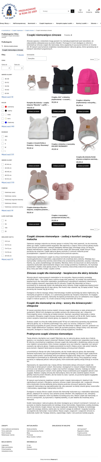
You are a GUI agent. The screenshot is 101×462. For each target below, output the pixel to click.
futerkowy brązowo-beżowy (14, 199)
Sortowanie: (30, 54)
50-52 (7, 82)
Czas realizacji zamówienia (10, 429)
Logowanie (5, 445)
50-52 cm (8, 179)
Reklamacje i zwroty (8, 435)
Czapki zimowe (29, 30)
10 (5, 220)
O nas (29, 445)
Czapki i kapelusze (17, 30)
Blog (28, 433)
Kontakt (29, 447)
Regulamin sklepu (83, 431)
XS (6, 140)
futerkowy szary (10, 192)
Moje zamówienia (7, 447)
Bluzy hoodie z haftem (34, 437)
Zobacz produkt (34, 111)
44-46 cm (8, 168)
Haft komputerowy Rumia (35, 431)
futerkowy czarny (10, 196)
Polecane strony (32, 449)
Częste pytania (82, 433)
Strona (92, 59)
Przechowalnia (6, 449)
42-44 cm (8, 164)
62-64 (7, 93)
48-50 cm (8, 175)
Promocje (30, 435)
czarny (10, 110)
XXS (6, 136)
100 (6, 227)
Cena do (17, 64)
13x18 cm (8, 252)
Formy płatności (7, 431)
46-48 (7, 79)
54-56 (7, 86)
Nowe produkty (32, 429)
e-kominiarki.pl (6, 30)
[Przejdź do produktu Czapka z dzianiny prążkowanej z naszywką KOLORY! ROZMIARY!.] (87, 81)
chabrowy (11, 122)
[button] (72, 11)
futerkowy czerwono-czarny (14, 207)
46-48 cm (8, 171)
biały (9, 114)
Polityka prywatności (84, 435)
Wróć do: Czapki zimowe (11, 46)
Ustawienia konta (7, 451)
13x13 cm (8, 248)
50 (6, 224)
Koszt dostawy (6, 433)
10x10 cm (8, 245)
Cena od (4, 64)
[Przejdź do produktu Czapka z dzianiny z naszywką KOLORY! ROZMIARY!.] (63, 128)
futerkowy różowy (10, 203)
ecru (9, 118)
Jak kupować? (82, 429)
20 (6, 231)
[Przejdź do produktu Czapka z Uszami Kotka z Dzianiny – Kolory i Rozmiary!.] (38, 128)
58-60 (7, 90)
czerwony (11, 107)
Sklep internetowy (48, 459)
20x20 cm (8, 256)
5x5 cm (7, 241)
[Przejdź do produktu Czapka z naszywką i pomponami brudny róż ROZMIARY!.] (63, 191)
